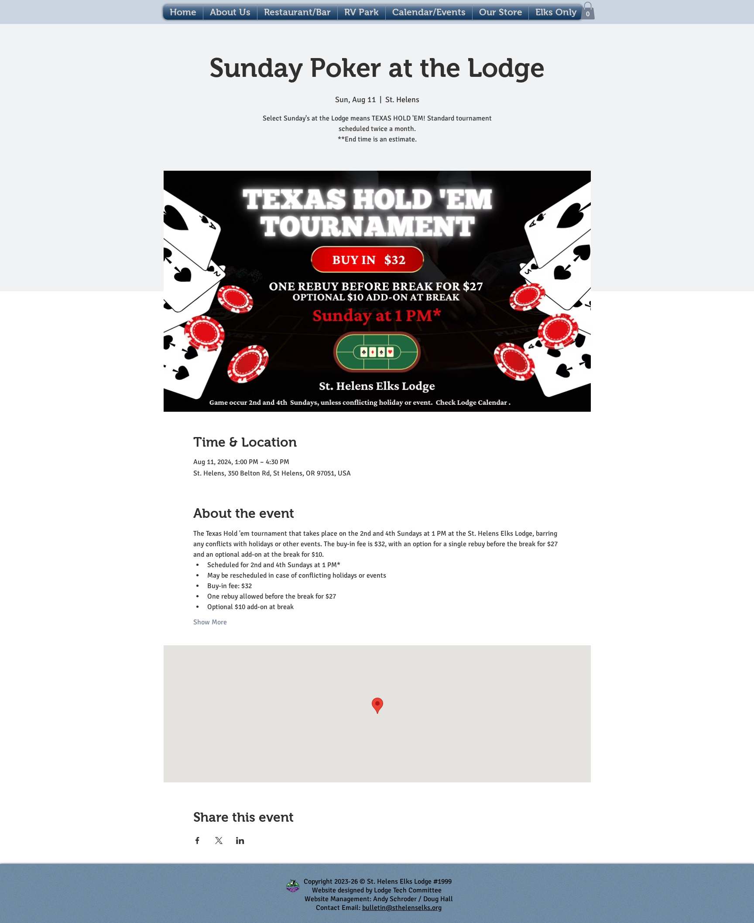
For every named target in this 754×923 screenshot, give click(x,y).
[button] (429, 12)
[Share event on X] (219, 840)
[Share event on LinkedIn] (240, 840)
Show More (210, 622)
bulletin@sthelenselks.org (402, 907)
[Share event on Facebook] (197, 840)
